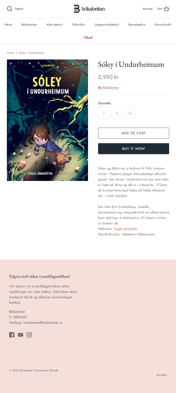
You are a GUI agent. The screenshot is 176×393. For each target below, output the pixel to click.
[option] (47, 120)
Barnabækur (137, 24)
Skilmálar (161, 375)
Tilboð (88, 37)
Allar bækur (54, 24)
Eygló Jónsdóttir (125, 228)
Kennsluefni (163, 24)
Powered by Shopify (46, 370)
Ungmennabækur (107, 24)
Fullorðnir (78, 24)
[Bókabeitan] (88, 9)
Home (10, 53)
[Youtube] (20, 334)
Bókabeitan (29, 24)
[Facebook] (11, 334)
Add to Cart (133, 133)
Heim (8, 24)
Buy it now (133, 148)
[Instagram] (29, 334)
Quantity (104, 103)
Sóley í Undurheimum (31, 53)
